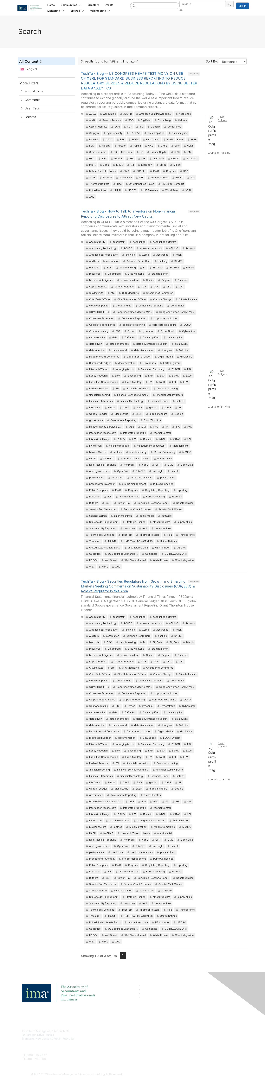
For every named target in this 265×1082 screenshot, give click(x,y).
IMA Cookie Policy (183, 1031)
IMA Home (103, 1031)
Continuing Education (110, 1042)
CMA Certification (108, 1036)
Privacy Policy (180, 1042)
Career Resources (108, 1048)
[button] (71, 5)
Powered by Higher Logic (188, 1074)
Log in (242, 5)
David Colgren (222, 118)
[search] (134, 6)
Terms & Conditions (183, 1036)
